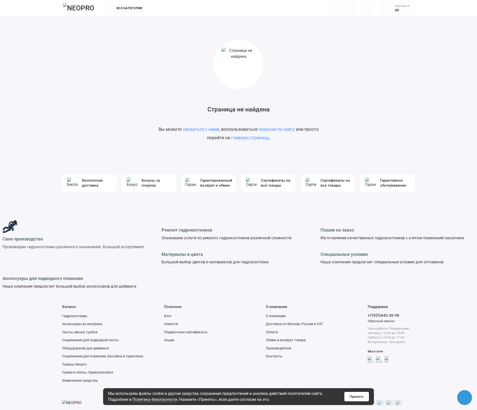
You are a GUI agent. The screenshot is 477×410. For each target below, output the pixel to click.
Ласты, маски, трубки (79, 332)
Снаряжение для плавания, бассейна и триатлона (102, 356)
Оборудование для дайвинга (85, 348)
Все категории (129, 8)
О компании (275, 316)
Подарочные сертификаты (185, 332)
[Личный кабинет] (347, 8)
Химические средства (80, 380)
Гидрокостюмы (74, 316)
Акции (169, 340)
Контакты (297, 9)
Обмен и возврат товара (286, 340)
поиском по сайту (276, 129)
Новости (171, 324)
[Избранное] (375, 8)
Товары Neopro (74, 364)
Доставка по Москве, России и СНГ (294, 324)
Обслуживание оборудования (255, 9)
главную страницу (250, 137)
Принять (357, 397)
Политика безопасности (154, 399)
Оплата (272, 332)
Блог (168, 316)
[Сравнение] (361, 8)
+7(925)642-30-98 (383, 315)
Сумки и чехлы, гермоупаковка (87, 372)
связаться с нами (201, 129)
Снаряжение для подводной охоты (90, 340)
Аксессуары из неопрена (82, 324)
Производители (278, 348)
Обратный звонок (381, 321)
